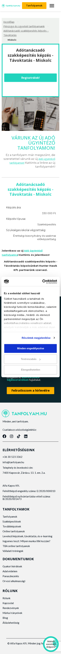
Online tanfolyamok (14, 531)
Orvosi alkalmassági (14, 581)
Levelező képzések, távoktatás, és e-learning (27, 536)
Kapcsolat (8, 603)
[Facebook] (4, 436)
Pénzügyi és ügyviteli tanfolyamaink (24, 26)
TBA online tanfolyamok (16, 546)
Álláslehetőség (11, 622)
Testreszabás (28, 359)
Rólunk (6, 598)
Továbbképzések (12, 526)
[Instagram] (11, 436)
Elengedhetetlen (30, 369)
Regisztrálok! (30, 78)
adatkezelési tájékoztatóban (23, 378)
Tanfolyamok (10, 516)
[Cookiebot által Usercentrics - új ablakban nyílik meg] (43, 281)
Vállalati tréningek (13, 550)
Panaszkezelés (11, 576)
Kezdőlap (8, 22)
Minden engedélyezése (30, 348)
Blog (5, 617)
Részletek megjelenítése (36, 337)
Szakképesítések (12, 521)
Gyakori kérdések (12, 566)
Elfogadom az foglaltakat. (24, 378)
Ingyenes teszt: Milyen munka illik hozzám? (26, 541)
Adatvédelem (10, 571)
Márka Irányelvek (12, 612)
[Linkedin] (26, 436)
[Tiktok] (19, 436)
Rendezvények (11, 607)
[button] (52, 5)
